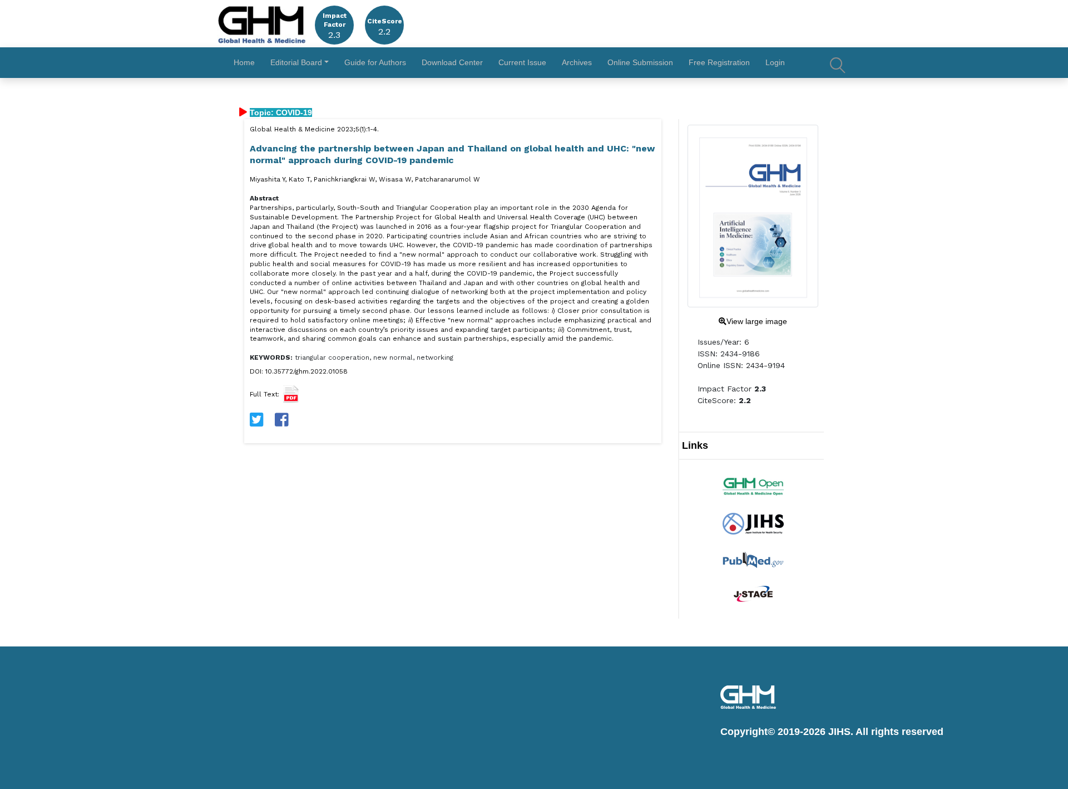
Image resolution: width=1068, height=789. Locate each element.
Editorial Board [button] (296, 62)
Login (775, 62)
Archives (577, 62)
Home (244, 62)
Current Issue (522, 62)
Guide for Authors (375, 62)
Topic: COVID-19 (281, 112)
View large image (756, 321)
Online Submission (640, 62)
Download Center (452, 62)
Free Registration (719, 62)
